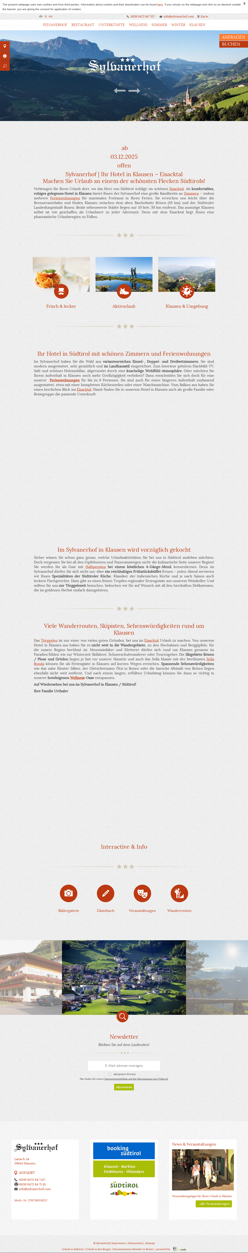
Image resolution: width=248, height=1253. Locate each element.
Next (133, 90)
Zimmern (191, 193)
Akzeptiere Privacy (125, 1074)
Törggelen (49, 640)
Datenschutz (135, 1243)
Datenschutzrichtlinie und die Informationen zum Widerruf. (136, 1078)
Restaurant (82, 25)
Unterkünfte (112, 25)
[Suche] (5, 66)
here (160, 4)
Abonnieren (124, 1087)
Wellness (138, 25)
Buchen (231, 44)
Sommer (159, 25)
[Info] (5, 56)
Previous (120, 90)
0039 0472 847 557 (143, 16)
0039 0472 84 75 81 (32, 1184)
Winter (178, 25)
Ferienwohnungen (65, 198)
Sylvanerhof (55, 25)
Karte (204, 16)
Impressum (118, 1243)
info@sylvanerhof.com (179, 16)
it (46, 16)
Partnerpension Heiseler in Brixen (133, 1249)
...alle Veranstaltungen (214, 1204)
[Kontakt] (5, 46)
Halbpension (95, 567)
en (51, 16)
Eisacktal (176, 189)
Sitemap (150, 1243)
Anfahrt (27, 1173)
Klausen (197, 25)
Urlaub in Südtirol (72, 1249)
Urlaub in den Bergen (98, 1249)
